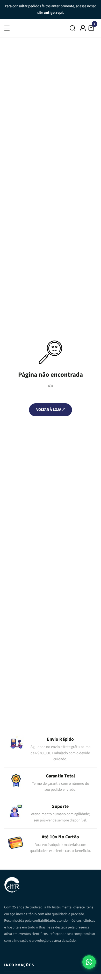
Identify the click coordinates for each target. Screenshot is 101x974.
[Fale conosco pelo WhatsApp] (89, 962)
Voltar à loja (49, 409)
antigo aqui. (54, 12)
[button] (72, 28)
